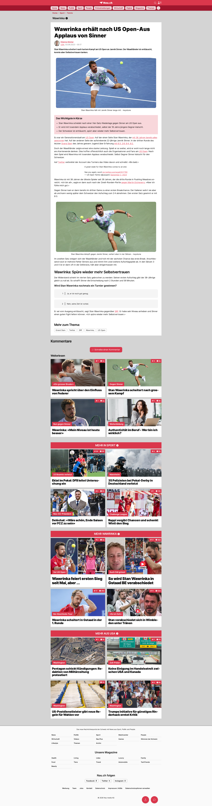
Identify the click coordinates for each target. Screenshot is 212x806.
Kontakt (89, 788)
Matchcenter (123, 735)
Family (143, 758)
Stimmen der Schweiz (149, 739)
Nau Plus (99, 739)
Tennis (70, 13)
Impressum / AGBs (115, 788)
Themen (77, 743)
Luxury (121, 758)
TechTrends (145, 762)
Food (53, 762)
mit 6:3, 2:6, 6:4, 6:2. (124, 143)
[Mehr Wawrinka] (106, 534)
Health (54, 758)
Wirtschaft (56, 739)
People (143, 735)
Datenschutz (100, 788)
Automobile (123, 762)
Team (74, 788)
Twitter (61, 162)
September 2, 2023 (118, 175)
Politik (76, 735)
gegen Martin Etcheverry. (133, 182)
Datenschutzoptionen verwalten (137, 788)
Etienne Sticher (67, 42)
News (54, 735)
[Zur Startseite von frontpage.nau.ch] (106, 3)
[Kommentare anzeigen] (154, 799)
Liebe (98, 758)
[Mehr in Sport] (106, 445)
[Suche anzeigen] (155, 2)
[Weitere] (158, 8)
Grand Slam (66, 143)
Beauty (54, 766)
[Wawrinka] (106, 18)
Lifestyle (55, 743)
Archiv (98, 743)
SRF (116, 311)
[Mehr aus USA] (106, 633)
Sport (62, 13)
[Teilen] (145, 799)
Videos (76, 739)
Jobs (81, 788)
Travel (98, 762)
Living (76, 758)
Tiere (76, 762)
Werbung (65, 788)
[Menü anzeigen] (159, 2)
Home (54, 13)
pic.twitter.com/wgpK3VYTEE (115, 172)
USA (62, 44)
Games (121, 739)
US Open (90, 137)
